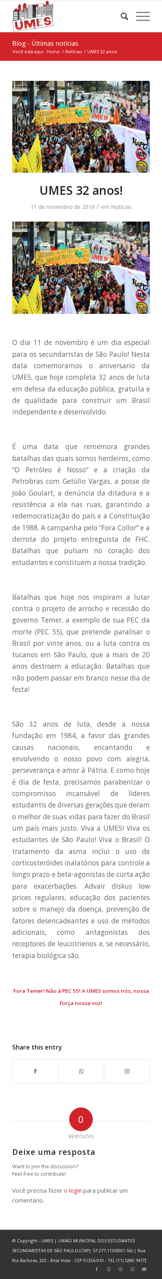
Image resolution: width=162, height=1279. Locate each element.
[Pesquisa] (120, 16)
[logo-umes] (67, 16)
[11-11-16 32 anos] (81, 127)
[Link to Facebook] (97, 1269)
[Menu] (139, 16)
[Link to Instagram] (126, 1071)
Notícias (121, 207)
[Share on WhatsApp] (81, 1071)
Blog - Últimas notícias (45, 43)
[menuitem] (120, 16)
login (75, 1190)
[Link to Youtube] (144, 1269)
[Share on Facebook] (35, 1071)
